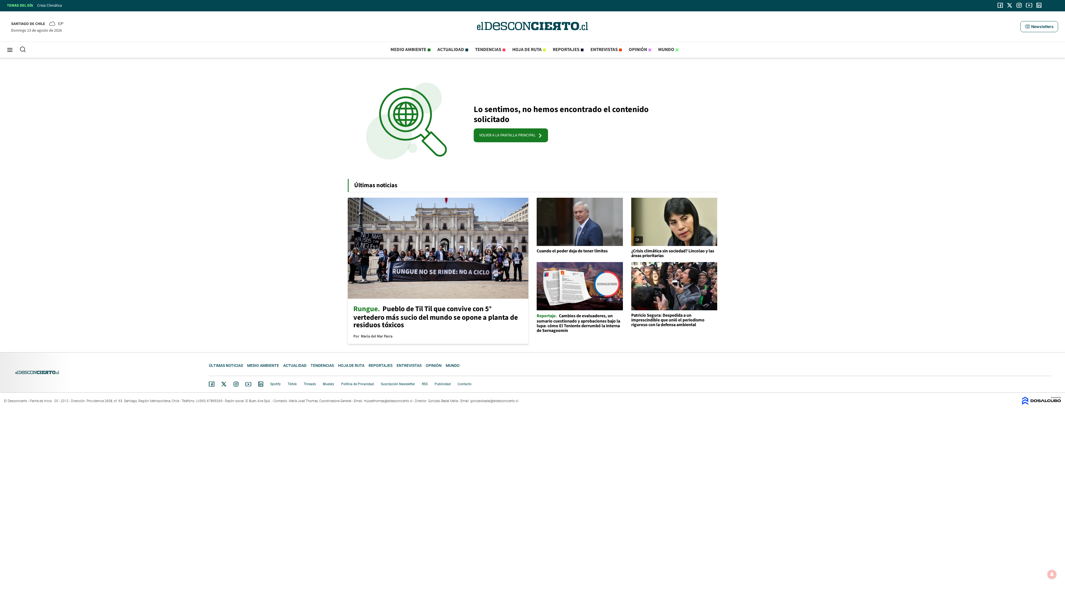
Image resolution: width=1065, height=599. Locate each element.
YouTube (248, 384)
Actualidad (450, 49)
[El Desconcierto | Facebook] (1000, 5)
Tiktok (292, 384)
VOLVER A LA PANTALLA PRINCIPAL (508, 135)
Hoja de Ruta (527, 49)
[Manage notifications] (1052, 574)
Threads (310, 384)
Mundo (666, 49)
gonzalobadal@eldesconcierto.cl (494, 401)
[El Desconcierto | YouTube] (1029, 5)
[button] (1039, 26)
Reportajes (566, 49)
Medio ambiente (408, 49)
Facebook (211, 384)
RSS (425, 384)
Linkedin (260, 384)
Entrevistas (604, 49)
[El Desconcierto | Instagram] (1018, 5)
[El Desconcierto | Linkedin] (1038, 5)
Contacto (464, 384)
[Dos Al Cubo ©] (1041, 403)
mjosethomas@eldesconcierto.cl (388, 401)
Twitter (224, 384)
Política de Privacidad (357, 384)
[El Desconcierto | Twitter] (1010, 5)
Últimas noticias (226, 365)
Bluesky (328, 384)
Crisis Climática (49, 5)
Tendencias (488, 49)
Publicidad (443, 384)
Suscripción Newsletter (398, 384)
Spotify (275, 384)
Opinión (638, 49)
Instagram (236, 384)
